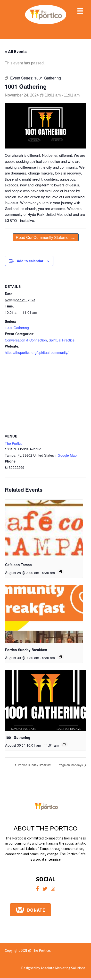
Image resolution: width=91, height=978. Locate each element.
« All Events (16, 51)
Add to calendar (30, 261)
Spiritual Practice (61, 340)
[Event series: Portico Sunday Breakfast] (60, 656)
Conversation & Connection (26, 340)
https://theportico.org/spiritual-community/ (36, 352)
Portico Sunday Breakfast (26, 649)
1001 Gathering (17, 327)
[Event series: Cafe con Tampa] (60, 571)
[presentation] (44, 529)
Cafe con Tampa (18, 564)
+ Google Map (66, 455)
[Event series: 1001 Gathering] (64, 744)
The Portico (14, 443)
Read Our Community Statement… (45, 237)
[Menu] (80, 11)
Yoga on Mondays (71, 765)
